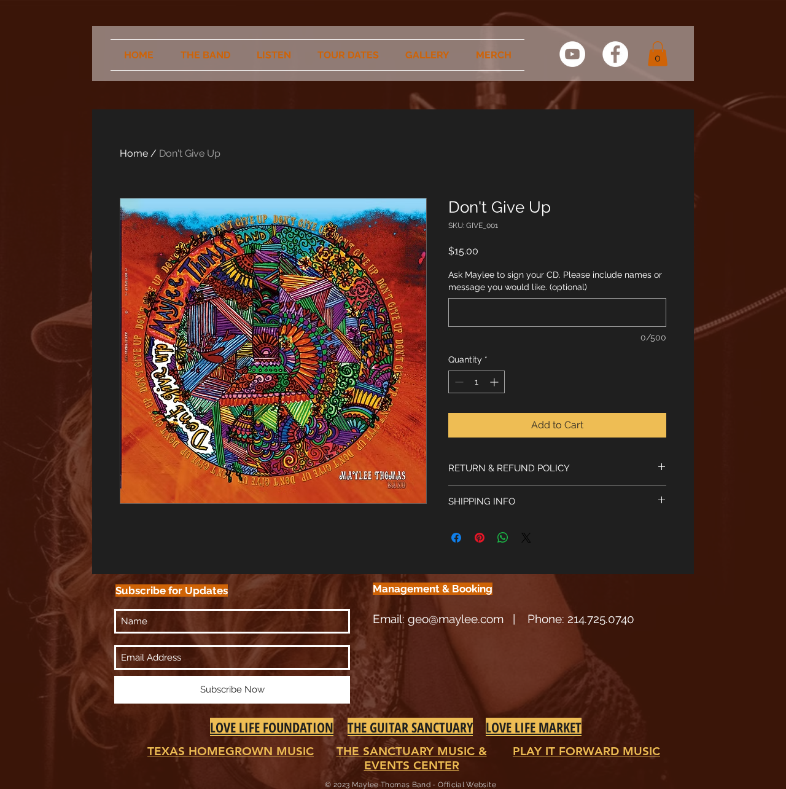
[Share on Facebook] (456, 537)
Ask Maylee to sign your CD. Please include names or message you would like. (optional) (555, 281)
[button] (657, 53)
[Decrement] (457, 382)
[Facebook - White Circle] (615, 54)
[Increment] (495, 382)
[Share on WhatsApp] (503, 537)
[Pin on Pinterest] (479, 537)
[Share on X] (526, 537)
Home (134, 153)
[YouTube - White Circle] (572, 54)
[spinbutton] (476, 382)
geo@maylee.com (456, 619)
